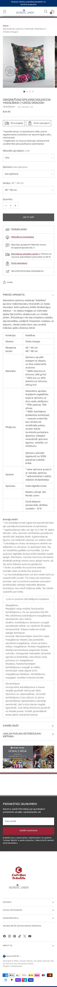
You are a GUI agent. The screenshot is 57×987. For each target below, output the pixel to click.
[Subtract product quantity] (6, 205)
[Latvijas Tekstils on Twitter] (25, 937)
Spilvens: (15, 167)
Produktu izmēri (19, 229)
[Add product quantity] (15, 205)
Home (5, 26)
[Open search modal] (45, 11)
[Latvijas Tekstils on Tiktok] (20, 937)
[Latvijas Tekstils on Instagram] (10, 937)
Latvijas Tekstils (26, 961)
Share (10, 282)
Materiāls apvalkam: (16, 150)
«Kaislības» (9, 106)
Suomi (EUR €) (13, 956)
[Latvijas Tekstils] (25, 11)
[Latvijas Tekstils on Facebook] (5, 937)
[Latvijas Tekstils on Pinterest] (15, 937)
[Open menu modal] (4, 11)
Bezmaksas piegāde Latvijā (24, 254)
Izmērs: (13, 183)
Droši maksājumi (19, 263)
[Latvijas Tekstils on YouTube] (30, 937)
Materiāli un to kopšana (22, 237)
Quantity (8, 199)
